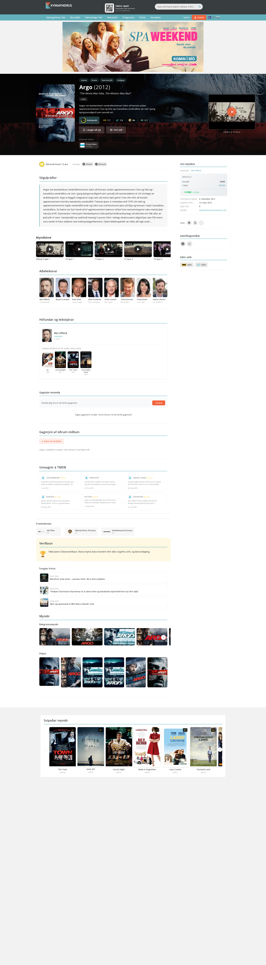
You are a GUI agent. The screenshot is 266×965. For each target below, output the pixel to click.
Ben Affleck (60, 333)
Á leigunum (128, 17)
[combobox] (179, 6)
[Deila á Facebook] (189, 222)
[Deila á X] (195, 222)
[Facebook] (183, 244)
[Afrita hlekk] (201, 222)
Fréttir (142, 17)
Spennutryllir (107, 80)
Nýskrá (186, 17)
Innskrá (158, 403)
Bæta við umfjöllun (51, 441)
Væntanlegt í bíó (93, 17)
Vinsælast (155, 17)
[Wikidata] (189, 244)
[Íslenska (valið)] (209, 17)
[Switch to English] (213, 17)
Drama (94, 80)
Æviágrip (121, 80)
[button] (163, 637)
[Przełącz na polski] (218, 17)
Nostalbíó (75, 17)
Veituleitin (112, 17)
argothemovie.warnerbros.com (213, 210)
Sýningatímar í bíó (55, 17)
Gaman (84, 80)
